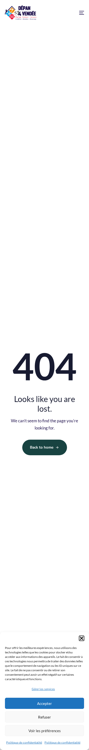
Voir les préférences (44, 730)
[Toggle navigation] (71, 13)
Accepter (44, 703)
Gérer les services (43, 689)
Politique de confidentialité (24, 743)
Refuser (44, 717)
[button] (81, 638)
